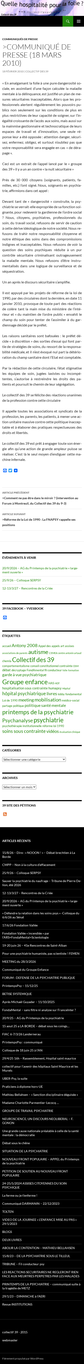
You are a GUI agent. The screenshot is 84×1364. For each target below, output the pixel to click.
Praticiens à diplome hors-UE (22, 1086)
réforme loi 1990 (53, 726)
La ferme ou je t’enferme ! (19, 1195)
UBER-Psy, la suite (14, 1078)
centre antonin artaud (69, 653)
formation (73, 670)
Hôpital (66, 688)
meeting (26, 699)
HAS (51, 683)
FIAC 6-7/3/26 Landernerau (21, 1034)
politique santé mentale (45, 705)
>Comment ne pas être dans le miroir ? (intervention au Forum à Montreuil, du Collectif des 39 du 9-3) (40, 498)
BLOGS (7, 1232)
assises (69, 646)
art (62, 646)
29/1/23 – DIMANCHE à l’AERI (23, 1296)
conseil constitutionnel (44, 666)
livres (52, 693)
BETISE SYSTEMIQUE (17, 994)
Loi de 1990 (10, 700)
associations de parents (15, 653)
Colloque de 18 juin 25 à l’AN (22, 1050)
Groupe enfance (25, 682)
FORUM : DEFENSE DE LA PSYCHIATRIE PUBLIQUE (38, 978)
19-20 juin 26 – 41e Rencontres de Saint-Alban (34, 945)
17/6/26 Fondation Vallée (20, 925)
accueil (6, 646)
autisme (38, 651)
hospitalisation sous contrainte (25, 688)
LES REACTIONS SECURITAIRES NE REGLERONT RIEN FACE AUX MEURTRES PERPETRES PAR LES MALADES (40, 1274)
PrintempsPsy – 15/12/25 (20, 986)
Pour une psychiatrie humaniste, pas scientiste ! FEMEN (41, 953)
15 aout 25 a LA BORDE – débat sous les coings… (35, 1026)
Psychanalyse (17, 720)
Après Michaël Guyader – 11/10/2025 (28, 1002)
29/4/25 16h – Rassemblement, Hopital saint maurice (39, 1058)
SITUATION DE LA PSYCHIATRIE (25, 1151)
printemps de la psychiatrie (37, 712)
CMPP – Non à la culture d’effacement (28, 865)
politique (18, 706)
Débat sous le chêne (16, 1143)
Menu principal (78, 21)
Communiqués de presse (20, 39)
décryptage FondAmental (27, 670)
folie (64, 670)
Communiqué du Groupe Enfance (25, 969)
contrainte (66, 666)
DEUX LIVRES (12, 1240)
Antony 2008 (25, 645)
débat (6, 670)
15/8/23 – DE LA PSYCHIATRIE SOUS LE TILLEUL (36, 1256)
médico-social (70, 700)
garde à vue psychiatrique (24, 674)
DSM (76, 666)
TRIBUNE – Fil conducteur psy (23, 1264)
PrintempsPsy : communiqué (22, 1042)
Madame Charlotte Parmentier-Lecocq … (30, 1103)
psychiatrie (49, 720)
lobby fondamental (70, 694)
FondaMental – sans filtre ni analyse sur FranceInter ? (39, 1010)
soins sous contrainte (24, 731)
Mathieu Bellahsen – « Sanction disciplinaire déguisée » (40, 1094)
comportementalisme (16, 666)
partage (7, 706)
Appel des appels (49, 646)
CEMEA (53, 653)
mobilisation (47, 700)
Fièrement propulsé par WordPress (22, 1358)
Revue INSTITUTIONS (17, 1304)
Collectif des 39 (36, 71)
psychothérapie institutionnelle (22, 726)
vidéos (52, 731)
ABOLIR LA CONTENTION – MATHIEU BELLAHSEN (38, 1248)
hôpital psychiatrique (24, 693)
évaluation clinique (70, 731)
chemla (6, 661)
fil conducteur (53, 670)
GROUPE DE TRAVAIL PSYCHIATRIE (27, 1111)
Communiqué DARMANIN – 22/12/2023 (30, 1203)
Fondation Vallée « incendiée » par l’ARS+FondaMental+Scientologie (25, 935)
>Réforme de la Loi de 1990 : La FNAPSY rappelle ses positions (38, 519)
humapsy (55, 688)
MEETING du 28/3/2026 (19, 961)
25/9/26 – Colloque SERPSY (21, 580)
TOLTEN (8, 1211)
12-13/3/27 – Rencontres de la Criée (27, 588)
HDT (57, 683)
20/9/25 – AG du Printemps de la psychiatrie (33, 1018)
